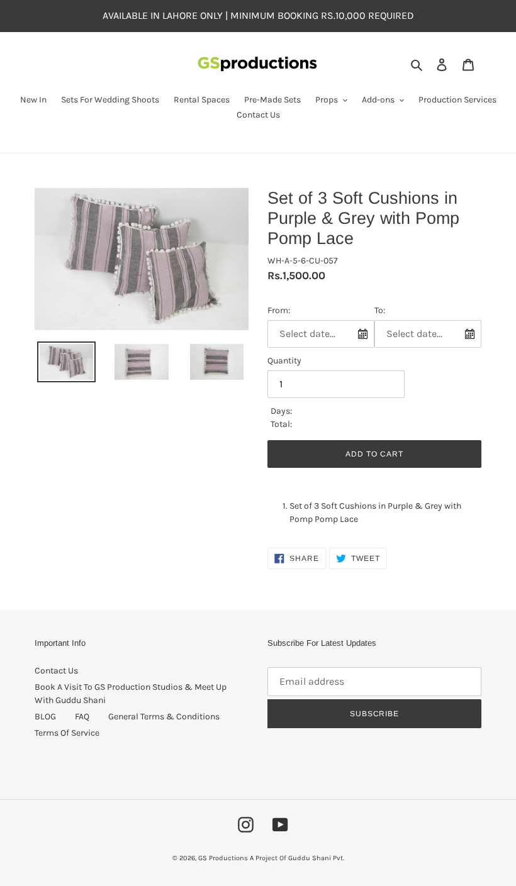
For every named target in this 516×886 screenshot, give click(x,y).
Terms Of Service (67, 733)
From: (278, 310)
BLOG (45, 716)
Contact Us (56, 670)
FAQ (82, 716)
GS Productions (223, 858)
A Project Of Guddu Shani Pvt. (297, 858)
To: (379, 310)
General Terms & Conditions (164, 716)
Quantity (284, 360)
